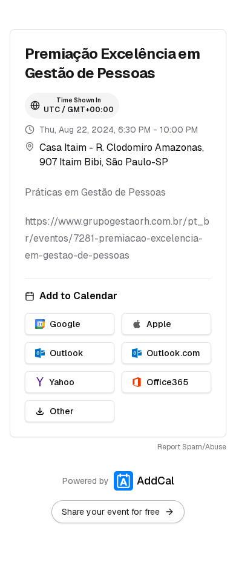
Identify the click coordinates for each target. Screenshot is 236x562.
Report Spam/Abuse (191, 447)
